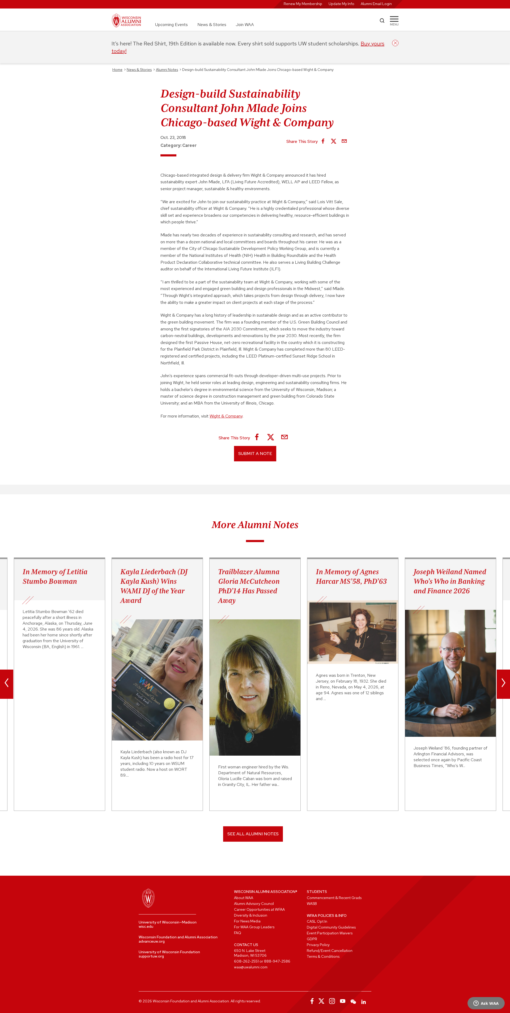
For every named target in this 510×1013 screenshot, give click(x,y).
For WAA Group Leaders (254, 927)
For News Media (247, 921)
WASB (312, 903)
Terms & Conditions (323, 956)
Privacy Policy (318, 944)
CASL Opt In (317, 921)
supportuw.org (151, 956)
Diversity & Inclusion (250, 915)
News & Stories (211, 24)
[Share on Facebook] (323, 141)
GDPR (312, 939)
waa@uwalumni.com (250, 967)
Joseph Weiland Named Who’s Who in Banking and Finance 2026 (450, 581)
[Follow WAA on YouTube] (342, 1001)
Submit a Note (255, 453)
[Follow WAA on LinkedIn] (364, 1001)
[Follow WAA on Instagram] (332, 1001)
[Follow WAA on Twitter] (321, 1001)
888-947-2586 (277, 961)
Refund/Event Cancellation (329, 950)
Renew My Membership (303, 3)
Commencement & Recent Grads (334, 897)
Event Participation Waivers (329, 933)
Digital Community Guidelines (331, 927)
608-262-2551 (246, 961)
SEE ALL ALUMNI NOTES (253, 834)
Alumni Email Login (376, 3)
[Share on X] (333, 141)
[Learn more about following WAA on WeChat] (353, 1001)
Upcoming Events (171, 24)
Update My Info (341, 3)
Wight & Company (226, 416)
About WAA (243, 897)
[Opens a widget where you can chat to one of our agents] (486, 1003)
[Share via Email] (344, 141)
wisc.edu (146, 926)
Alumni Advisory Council (254, 903)
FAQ (237, 932)
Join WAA (245, 24)
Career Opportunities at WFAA (259, 909)
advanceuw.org (152, 941)
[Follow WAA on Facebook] (311, 1001)
